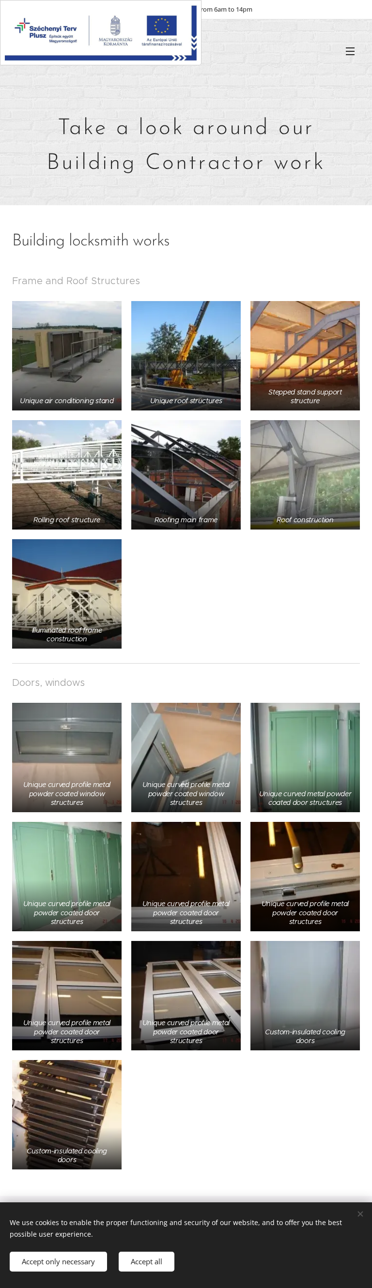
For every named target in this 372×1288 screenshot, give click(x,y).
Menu (350, 51)
